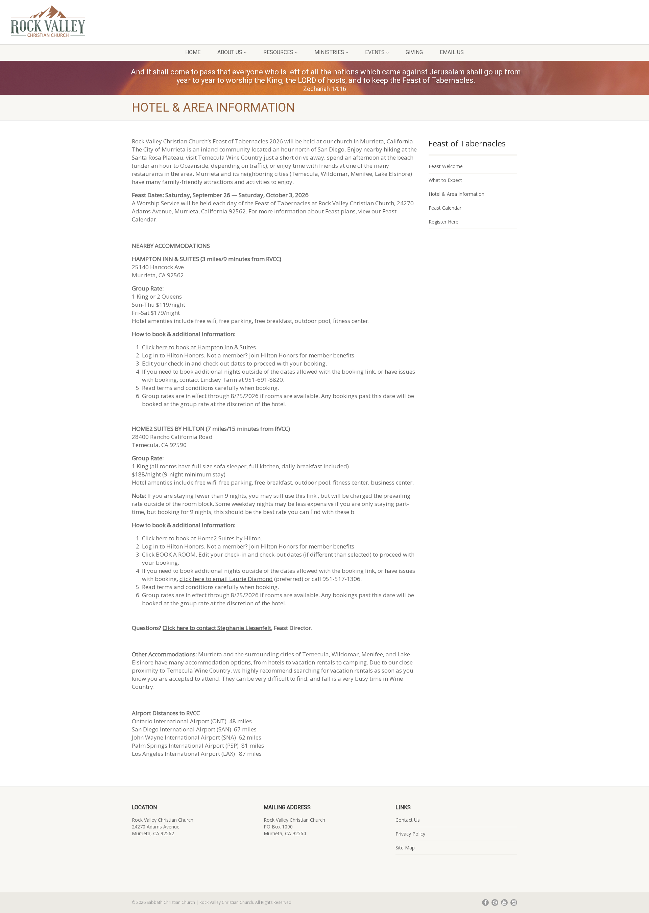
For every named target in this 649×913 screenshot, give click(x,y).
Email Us (452, 52)
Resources (278, 52)
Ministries (329, 52)
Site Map (405, 847)
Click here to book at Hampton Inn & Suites (199, 347)
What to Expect (445, 180)
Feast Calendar (445, 208)
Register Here (443, 221)
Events (375, 52)
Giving (414, 52)
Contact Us (407, 820)
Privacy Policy (410, 833)
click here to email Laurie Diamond (226, 579)
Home (192, 52)
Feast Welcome (446, 166)
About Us (229, 52)
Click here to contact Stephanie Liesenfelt (217, 628)
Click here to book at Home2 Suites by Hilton (201, 538)
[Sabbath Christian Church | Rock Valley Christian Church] (108, 21)
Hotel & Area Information (456, 194)
